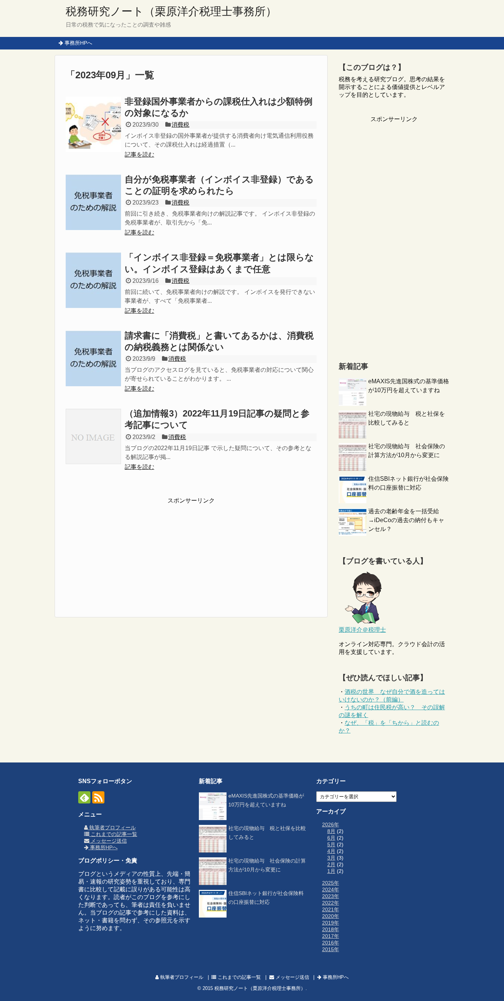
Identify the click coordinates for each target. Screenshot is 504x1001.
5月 (331, 844)
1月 (331, 871)
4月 (331, 851)
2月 (331, 864)
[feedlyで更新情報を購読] (84, 797)
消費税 (180, 124)
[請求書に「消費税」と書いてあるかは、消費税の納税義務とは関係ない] (93, 358)
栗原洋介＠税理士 (362, 630)
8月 (331, 831)
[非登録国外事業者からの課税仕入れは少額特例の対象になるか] (93, 124)
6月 (331, 838)
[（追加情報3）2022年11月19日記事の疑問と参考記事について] (93, 436)
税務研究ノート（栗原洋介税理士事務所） (171, 11)
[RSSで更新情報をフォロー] (98, 797)
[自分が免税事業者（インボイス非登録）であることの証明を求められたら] (93, 202)
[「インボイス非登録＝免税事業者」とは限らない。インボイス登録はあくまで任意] (93, 280)
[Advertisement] (191, 551)
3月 (331, 858)
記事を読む (139, 154)
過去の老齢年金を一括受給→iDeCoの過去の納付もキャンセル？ (406, 520)
